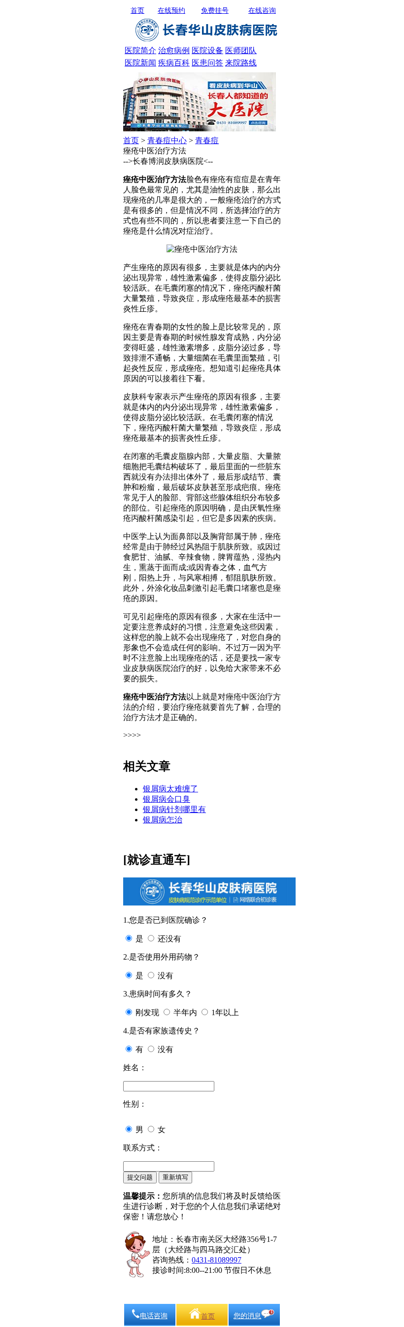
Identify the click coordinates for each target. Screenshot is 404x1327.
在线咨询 (262, 10)
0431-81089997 (216, 1260)
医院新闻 (140, 63)
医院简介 (140, 50)
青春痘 (207, 140)
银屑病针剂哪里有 (174, 809)
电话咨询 (154, 1316)
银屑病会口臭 (166, 799)
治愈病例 (174, 50)
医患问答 (207, 63)
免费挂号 (215, 10)
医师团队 (241, 50)
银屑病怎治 (162, 819)
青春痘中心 (167, 140)
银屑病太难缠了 (170, 788)
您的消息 (247, 1316)
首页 (137, 10)
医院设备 (207, 50)
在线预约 (171, 10)
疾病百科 (174, 63)
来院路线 (241, 63)
